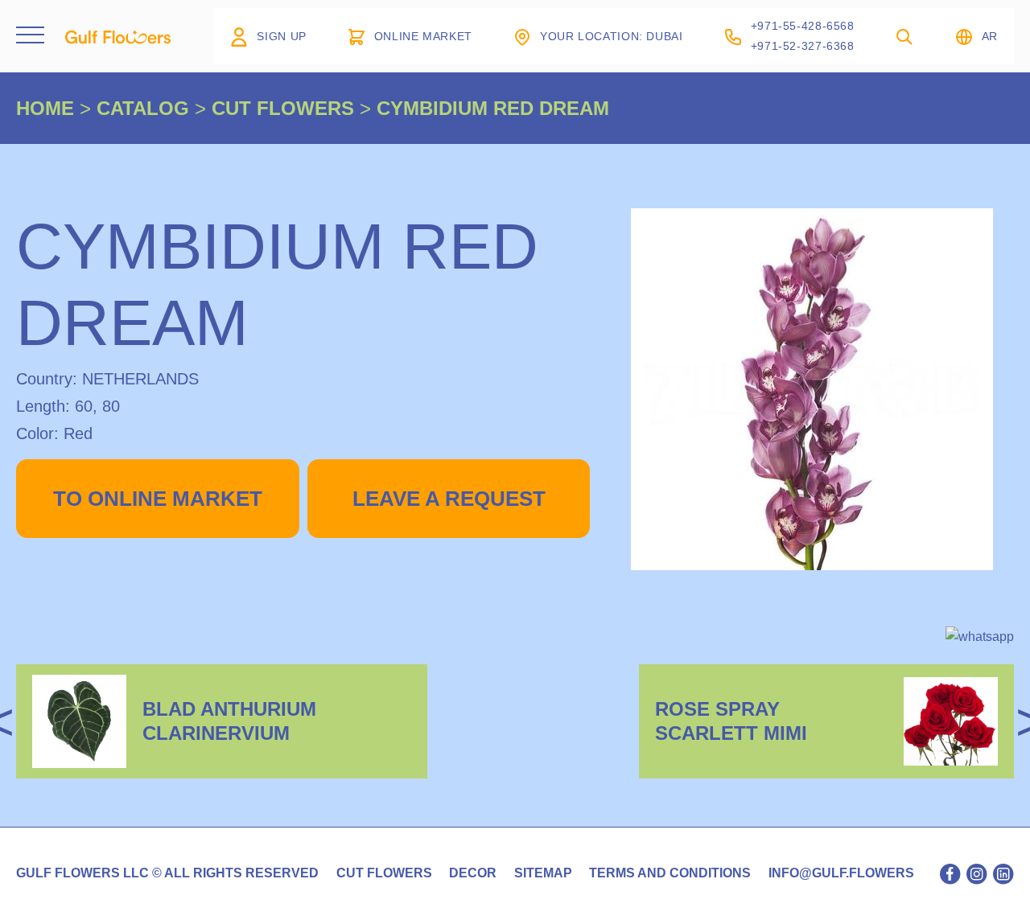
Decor (472, 873)
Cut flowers (384, 873)
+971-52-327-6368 (803, 45)
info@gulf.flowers (841, 873)
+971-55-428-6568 (803, 25)
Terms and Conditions (670, 873)
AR (990, 36)
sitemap (543, 873)
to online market (157, 499)
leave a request (449, 499)
